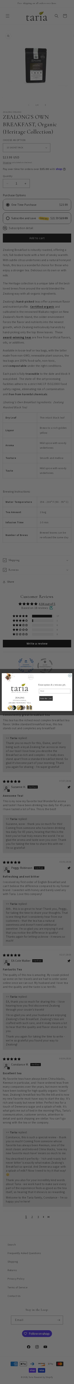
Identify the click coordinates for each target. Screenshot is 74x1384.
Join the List (46, 698)
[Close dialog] (70, 675)
